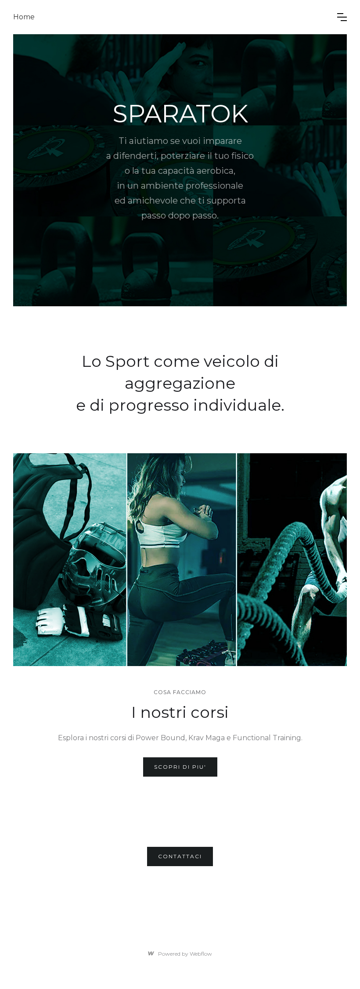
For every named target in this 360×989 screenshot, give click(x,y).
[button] (342, 17)
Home (24, 17)
